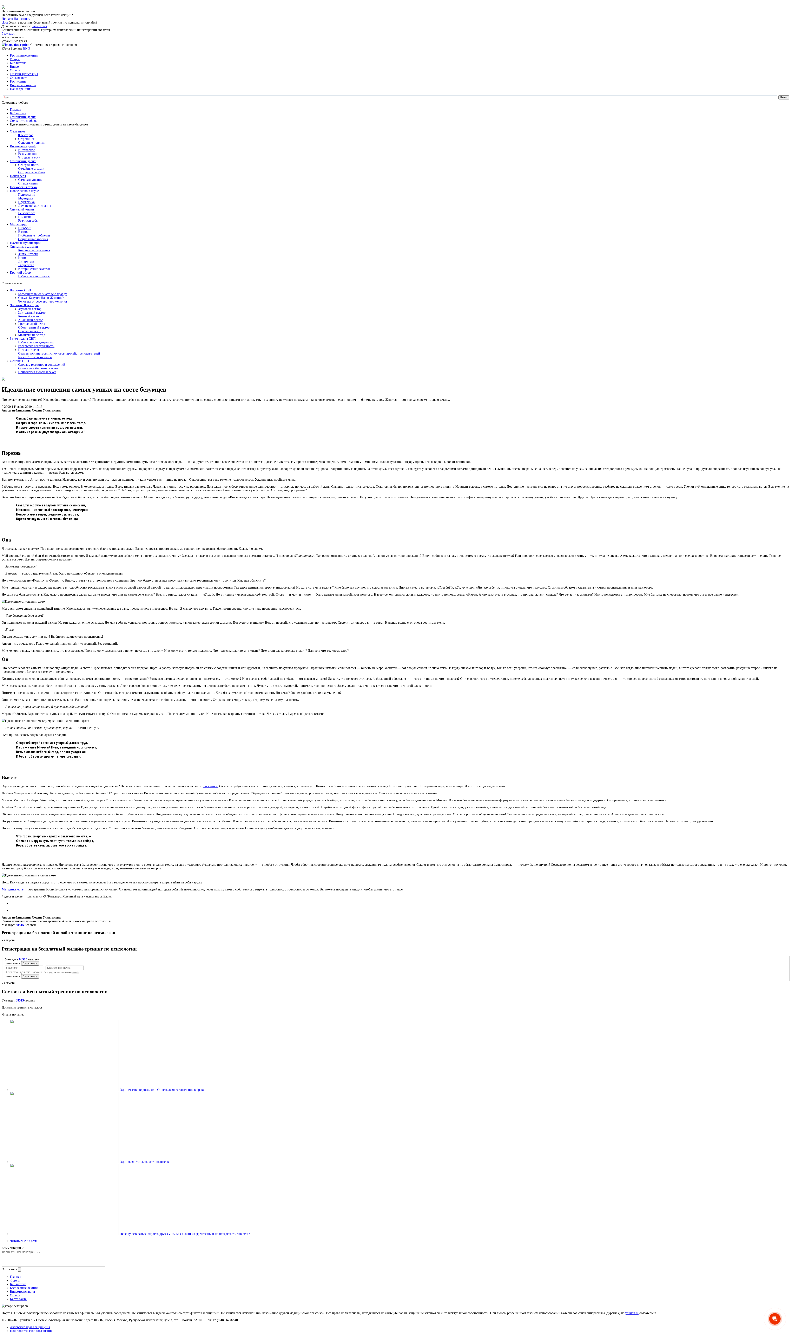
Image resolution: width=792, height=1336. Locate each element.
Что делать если (29, 157)
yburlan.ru (632, 1313)
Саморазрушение (30, 179)
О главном (17, 131)
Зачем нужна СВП (23, 338)
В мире (23, 231)
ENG (26, 48)
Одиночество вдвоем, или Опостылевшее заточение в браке (162, 1089)
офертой (75, 972)
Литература (26, 261)
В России (24, 228)
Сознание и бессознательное (38, 368)
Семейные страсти (31, 168)
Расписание (18, 81)
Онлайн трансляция (24, 74)
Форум (15, 59)
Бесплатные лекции (24, 55)
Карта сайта (18, 1299)
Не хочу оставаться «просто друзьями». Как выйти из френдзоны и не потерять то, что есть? (185, 1234)
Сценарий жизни (22, 209)
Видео (14, 66)
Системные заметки (24, 246)
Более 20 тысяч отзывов (35, 357)
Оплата (15, 70)
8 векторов (25, 135)
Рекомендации (28, 153)
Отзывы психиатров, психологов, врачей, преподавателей (59, 353)
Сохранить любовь (23, 120)
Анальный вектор (30, 320)
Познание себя (28, 349)
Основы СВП (19, 361)
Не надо (7, 18)
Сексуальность (28, 165)
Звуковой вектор (29, 309)
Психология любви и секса (37, 372)
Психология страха (23, 187)
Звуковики (210, 786)
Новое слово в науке (24, 191)
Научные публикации (25, 243)
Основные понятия (31, 142)
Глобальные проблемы (34, 235)
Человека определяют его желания (42, 301)
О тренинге (26, 139)
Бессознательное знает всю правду (42, 294)
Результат (8, 33)
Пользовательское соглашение (31, 1330)
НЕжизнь (24, 217)
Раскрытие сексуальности (36, 346)
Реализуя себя (28, 220)
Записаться (39, 26)
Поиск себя (18, 176)
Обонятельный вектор (34, 327)
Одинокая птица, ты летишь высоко (145, 1161)
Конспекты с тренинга (34, 250)
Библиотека (18, 63)
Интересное (26, 150)
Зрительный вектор (32, 312)
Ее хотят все (26, 213)
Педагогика (26, 202)
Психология (26, 194)
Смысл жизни (28, 183)
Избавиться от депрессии (36, 342)
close (5, 22)
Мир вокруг (18, 224)
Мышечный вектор (31, 335)
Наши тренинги (21, 89)
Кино (22, 257)
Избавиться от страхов (34, 276)
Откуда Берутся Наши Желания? (41, 297)
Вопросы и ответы (23, 85)
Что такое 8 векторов (24, 305)
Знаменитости (28, 254)
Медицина (25, 198)
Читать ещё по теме (23, 1241)
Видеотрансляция (22, 1291)
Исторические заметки (34, 269)
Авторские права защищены (30, 1327)
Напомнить (22, 18)
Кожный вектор (29, 316)
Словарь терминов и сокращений (41, 364)
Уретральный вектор (32, 323)
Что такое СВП (20, 290)
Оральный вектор (30, 331)
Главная (15, 109)
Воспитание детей (23, 146)
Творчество (26, 265)
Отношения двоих (23, 117)
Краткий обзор (20, 272)
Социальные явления (33, 239)
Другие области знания (34, 205)
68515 (20, 925)
